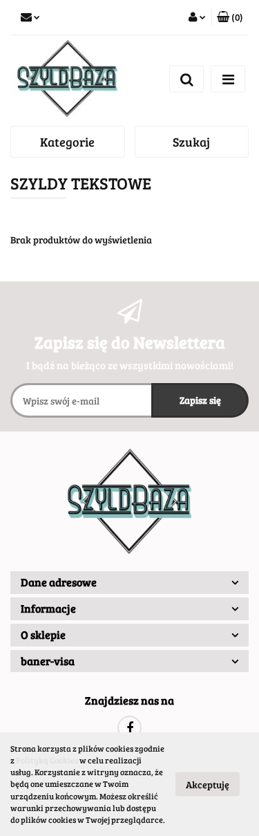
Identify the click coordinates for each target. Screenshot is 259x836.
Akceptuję (207, 784)
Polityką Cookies (47, 759)
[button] (230, 17)
